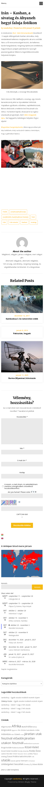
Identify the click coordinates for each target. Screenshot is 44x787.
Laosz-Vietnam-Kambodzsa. (19, 650)
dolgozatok (6, 730)
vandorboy (8, 28)
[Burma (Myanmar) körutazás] (22, 356)
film (19, 730)
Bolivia (34, 727)
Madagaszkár (14, 635)
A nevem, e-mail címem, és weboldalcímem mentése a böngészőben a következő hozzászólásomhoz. (21, 486)
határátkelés (30, 730)
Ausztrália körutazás (16, 664)
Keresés (4, 583)
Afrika (16, 726)
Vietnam (24, 760)
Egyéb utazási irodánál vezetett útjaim (25, 697)
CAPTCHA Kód (22, 514)
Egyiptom (14, 730)
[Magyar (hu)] (2, 534)
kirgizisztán (6, 747)
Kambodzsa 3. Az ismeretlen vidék (22, 319)
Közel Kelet (6, 751)
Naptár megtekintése (9, 669)
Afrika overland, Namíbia (18, 621)
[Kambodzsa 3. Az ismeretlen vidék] (22, 298)
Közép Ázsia (35, 750)
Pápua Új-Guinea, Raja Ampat (20, 606)
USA (33, 756)
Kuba (14, 747)
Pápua (35, 754)
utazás (5, 760)
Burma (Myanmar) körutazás (22, 378)
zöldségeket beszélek (12, 764)
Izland (17, 734)
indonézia (6, 734)
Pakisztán (20, 754)
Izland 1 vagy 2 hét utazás (21, 705)
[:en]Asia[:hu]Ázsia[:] (18, 212)
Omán (15, 754)
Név (22, 448)
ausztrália (27, 726)
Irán (4, 222)
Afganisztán (6, 726)
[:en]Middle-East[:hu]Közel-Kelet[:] (15, 217)
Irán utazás (14, 222)
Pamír (25, 754)
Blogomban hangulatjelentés (12, 127)
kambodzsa (28, 743)
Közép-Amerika (23, 751)
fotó (33, 217)
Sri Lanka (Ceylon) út (16, 657)
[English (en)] (2, 538)
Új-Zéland (33, 764)
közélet (14, 751)
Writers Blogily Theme (27, 782)
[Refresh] (19, 501)
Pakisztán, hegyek (22, 333)
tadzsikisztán (25, 756)
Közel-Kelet (32, 747)
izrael (22, 734)
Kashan (24, 222)
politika (30, 754)
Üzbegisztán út (14, 599)
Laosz (3, 753)
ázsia (40, 764)
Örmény (27, 764)
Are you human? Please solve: (19, 492)
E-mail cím (22, 460)
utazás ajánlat (15, 761)
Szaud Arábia (13, 756)
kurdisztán (20, 748)
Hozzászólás (22, 417)
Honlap (22, 472)
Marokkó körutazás (16, 628)
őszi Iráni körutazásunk (23, 33)
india (37, 730)
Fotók (5, 212)
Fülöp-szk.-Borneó (16, 642)
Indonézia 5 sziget (15, 613)
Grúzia (23, 730)
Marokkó (9, 754)
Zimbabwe (31, 761)
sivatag (33, 222)
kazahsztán (35, 743)
